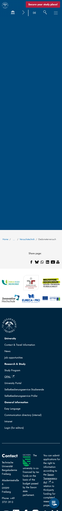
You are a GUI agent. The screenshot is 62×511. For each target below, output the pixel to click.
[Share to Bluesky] (37, 262)
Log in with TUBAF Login (19, 429)
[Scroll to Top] (54, 490)
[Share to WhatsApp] (42, 262)
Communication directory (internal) (22, 415)
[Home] (5, 5)
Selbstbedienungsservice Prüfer (21, 396)
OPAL (7, 377)
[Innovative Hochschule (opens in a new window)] (11, 298)
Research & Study (14, 364)
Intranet (8, 421)
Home (5, 239)
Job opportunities (13, 357)
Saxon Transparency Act (50, 478)
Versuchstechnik (27, 239)
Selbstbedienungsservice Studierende (24, 389)
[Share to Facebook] (31, 262)
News (7, 351)
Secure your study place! (43, 4)
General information (16, 402)
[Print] (57, 262)
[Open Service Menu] (54, 503)
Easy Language (12, 408)
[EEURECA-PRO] (31, 298)
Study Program (12, 370)
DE (34, 13)
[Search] (45, 13)
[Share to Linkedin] (47, 262)
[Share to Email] (53, 262)
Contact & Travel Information (19, 345)
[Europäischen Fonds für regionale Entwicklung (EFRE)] (51, 298)
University (10, 338)
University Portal (12, 383)
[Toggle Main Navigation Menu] (56, 13)
